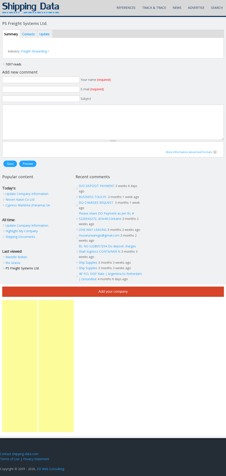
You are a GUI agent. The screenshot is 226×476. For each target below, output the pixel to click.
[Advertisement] (20, 366)
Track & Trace (154, 8)
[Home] (30, 7)
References (126, 8)
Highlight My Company (22, 231)
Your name (96, 80)
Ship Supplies (88, 262)
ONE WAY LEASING (93, 230)
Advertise (196, 8)
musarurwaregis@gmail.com (99, 235)
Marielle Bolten (16, 257)
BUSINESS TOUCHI (93, 197)
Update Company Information (27, 194)
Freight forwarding (34, 51)
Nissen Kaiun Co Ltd (20, 199)
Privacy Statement (36, 459)
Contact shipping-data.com (19, 454)
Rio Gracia (13, 263)
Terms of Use (10, 459)
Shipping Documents (20, 237)
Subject (86, 98)
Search (217, 8)
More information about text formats (189, 152)
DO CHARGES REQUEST (96, 202)
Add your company (113, 291)
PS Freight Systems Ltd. (22, 268)
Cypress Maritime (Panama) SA (28, 205)
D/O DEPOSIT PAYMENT (97, 186)
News (177, 8)
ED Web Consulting (50, 469)
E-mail (92, 89)
